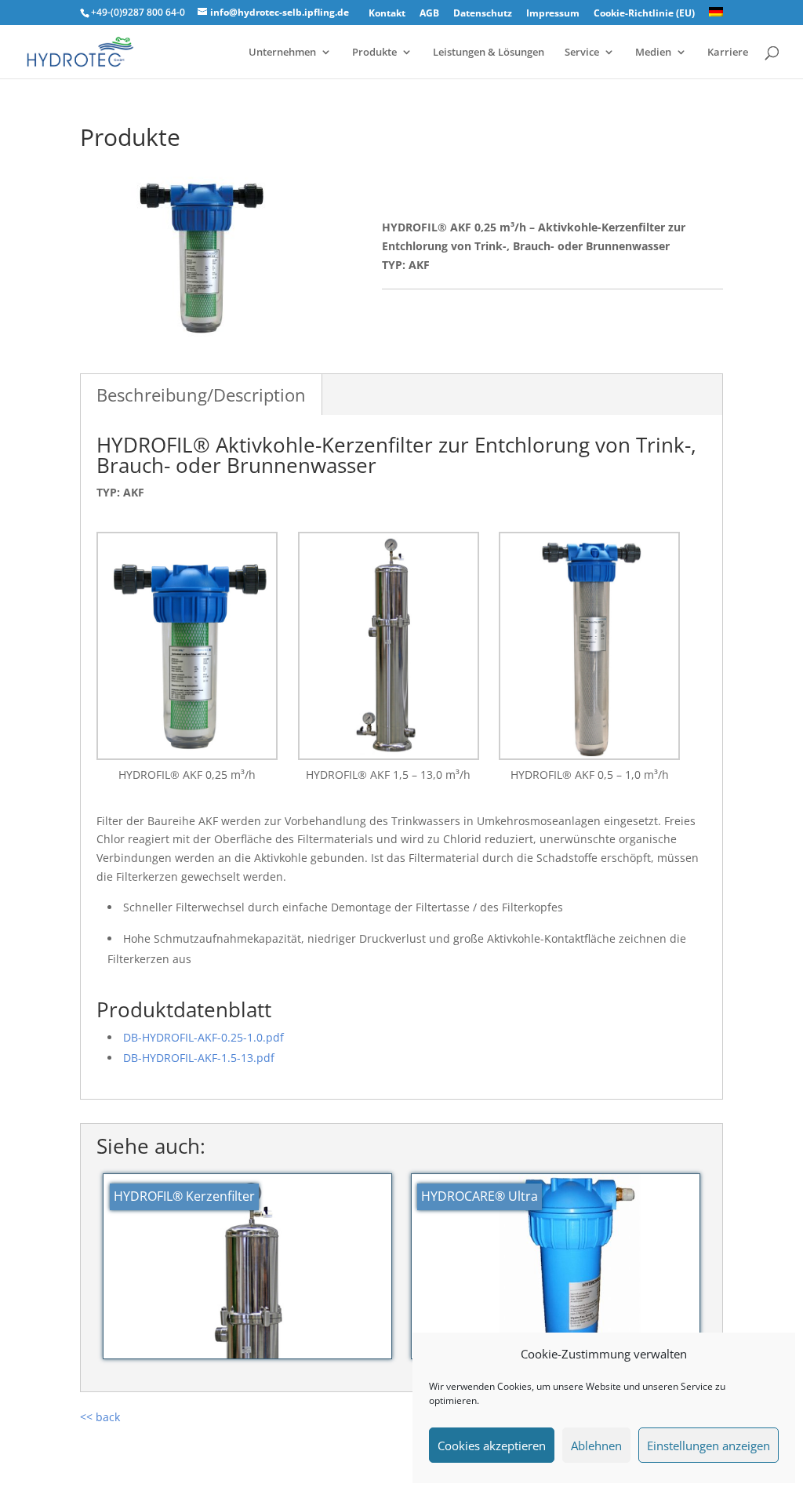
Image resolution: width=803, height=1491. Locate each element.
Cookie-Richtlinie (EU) (644, 14)
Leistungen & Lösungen (488, 52)
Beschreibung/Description (201, 394)
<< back (100, 1416)
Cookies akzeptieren (492, 1445)
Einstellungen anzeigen (708, 1445)
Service (582, 52)
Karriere (727, 52)
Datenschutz (482, 14)
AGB (429, 14)
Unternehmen (282, 52)
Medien (653, 52)
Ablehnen (596, 1445)
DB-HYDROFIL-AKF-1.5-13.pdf (198, 1057)
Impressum (553, 14)
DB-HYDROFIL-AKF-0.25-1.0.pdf (203, 1037)
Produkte (374, 52)
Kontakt (387, 14)
